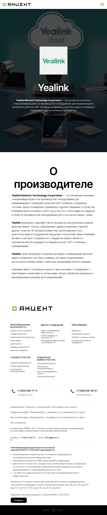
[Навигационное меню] (102, 4)
